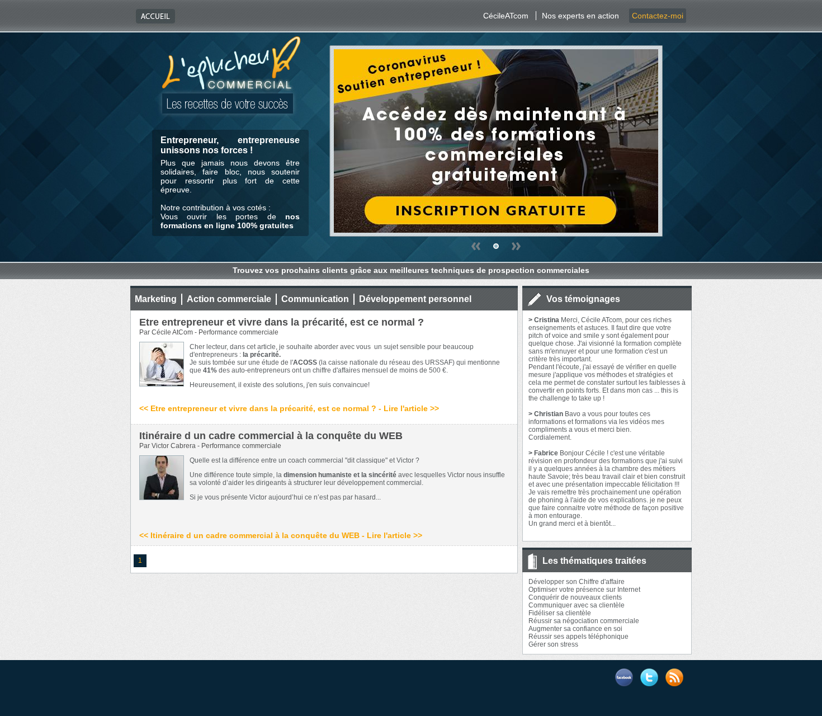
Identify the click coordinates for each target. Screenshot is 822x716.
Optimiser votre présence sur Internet (584, 589)
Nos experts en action (580, 15)
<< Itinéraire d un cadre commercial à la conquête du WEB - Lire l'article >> (280, 535)
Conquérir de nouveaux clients (575, 597)
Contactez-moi (657, 15)
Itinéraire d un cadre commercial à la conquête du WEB (271, 435)
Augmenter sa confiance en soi (575, 629)
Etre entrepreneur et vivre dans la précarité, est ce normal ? (281, 322)
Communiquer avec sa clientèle (576, 605)
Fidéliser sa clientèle (559, 613)
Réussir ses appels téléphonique (578, 636)
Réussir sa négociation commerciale (583, 621)
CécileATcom (505, 15)
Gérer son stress (553, 644)
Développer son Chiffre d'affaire (576, 582)
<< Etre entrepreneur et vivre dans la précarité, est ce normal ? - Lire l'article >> (289, 408)
